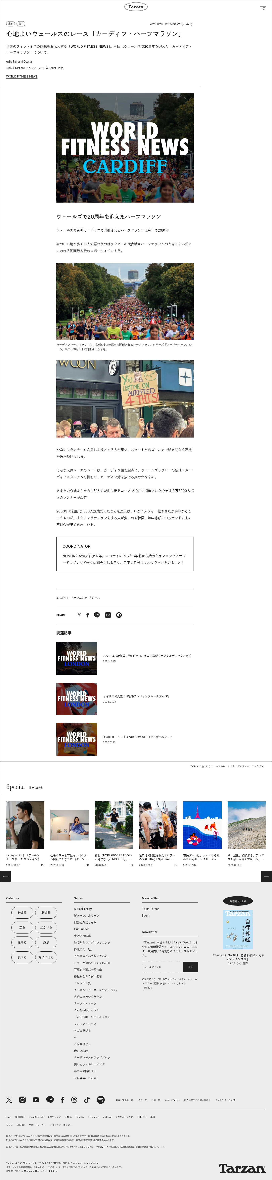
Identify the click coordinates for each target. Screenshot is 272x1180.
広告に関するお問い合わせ (197, 1100)
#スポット (62, 597)
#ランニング (79, 597)
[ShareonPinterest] (119, 615)
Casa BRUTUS (36, 1117)
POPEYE (141, 1117)
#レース (95, 597)
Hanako (80, 1117)
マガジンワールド (37, 1125)
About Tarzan (172, 1100)
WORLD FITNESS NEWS (21, 76)
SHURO (21, 1125)
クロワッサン (54, 1117)
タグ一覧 (142, 1100)
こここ (9, 1125)
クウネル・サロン (124, 1117)
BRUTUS (19, 1117)
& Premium (93, 1117)
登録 (191, 967)
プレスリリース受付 (225, 1100)
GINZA (68, 1117)
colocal (107, 1117)
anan (8, 1117)
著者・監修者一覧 (124, 1100)
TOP (193, 766)
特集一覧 (156, 1100)
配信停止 (148, 988)
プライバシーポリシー (61, 1125)
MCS (152, 1117)
